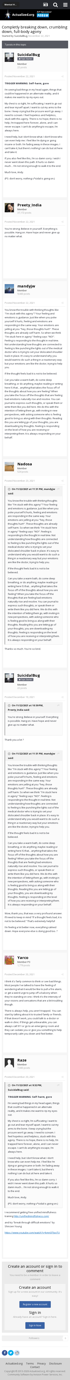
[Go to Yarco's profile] (9, 960)
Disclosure (55, 1363)
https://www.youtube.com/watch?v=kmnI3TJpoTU (32, 1232)
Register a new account (35, 1304)
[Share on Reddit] (17, 1352)
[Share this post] (62, 76)
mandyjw (26, 286)
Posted (20, 76)
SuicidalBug (20, 36)
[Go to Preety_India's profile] (9, 207)
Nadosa (24, 463)
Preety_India (29, 204)
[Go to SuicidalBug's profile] (9, 57)
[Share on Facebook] (4, 1353)
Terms (30, 1363)
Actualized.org (14, 1363)
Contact (35, 1367)
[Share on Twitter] (11, 1353)
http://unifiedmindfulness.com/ (31, 1216)
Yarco (22, 957)
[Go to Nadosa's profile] (9, 466)
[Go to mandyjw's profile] (9, 288)
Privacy (41, 1363)
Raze (22, 1060)
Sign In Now (35, 1325)
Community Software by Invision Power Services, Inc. (35, 1374)
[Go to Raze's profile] (9, 1062)
